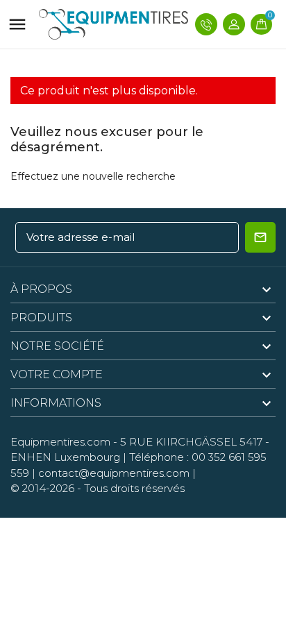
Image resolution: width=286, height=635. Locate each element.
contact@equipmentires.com (114, 473)
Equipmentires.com (60, 441)
